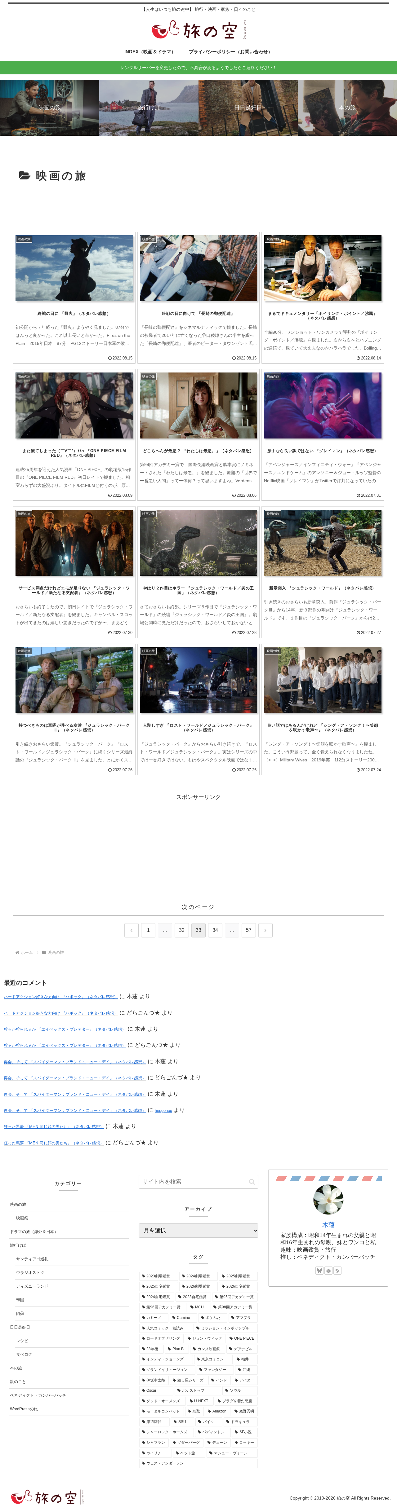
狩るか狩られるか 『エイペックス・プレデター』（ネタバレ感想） (65, 1029)
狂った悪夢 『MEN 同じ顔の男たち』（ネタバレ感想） (54, 1126)
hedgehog (163, 1110)
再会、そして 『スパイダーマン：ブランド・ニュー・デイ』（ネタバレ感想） (75, 1062)
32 (182, 930)
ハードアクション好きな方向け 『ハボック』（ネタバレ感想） (61, 996)
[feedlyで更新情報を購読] (328, 1271)
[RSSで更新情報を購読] (337, 1271)
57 (249, 930)
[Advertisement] (198, 208)
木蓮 (328, 1224)
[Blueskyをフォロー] (319, 1271)
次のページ (198, 907)
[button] (252, 1181)
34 (215, 930)
